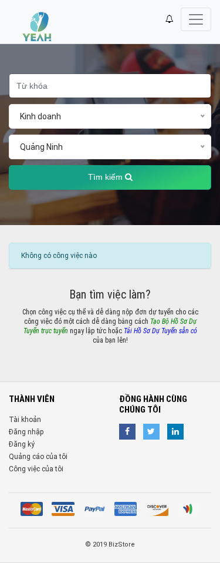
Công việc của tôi (36, 469)
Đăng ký (22, 444)
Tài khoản (25, 419)
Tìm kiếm (106, 177)
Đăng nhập (26, 432)
